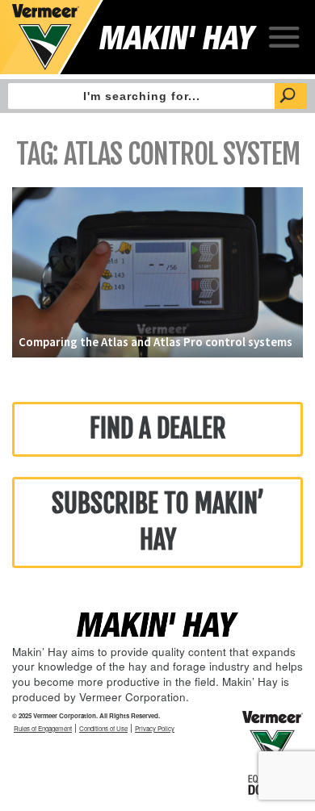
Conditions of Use (103, 728)
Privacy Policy (154, 728)
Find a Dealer (158, 428)
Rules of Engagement (43, 728)
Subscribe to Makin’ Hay (158, 522)
